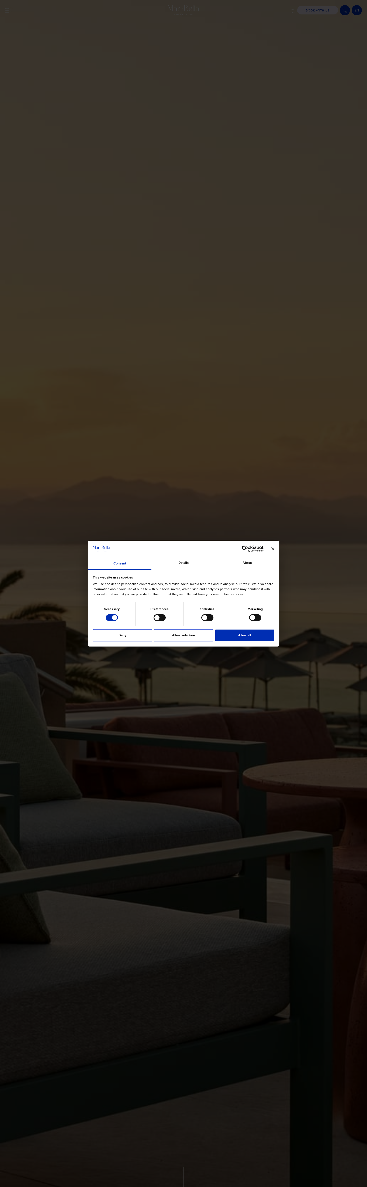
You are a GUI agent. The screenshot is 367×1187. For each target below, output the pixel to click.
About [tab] (247, 562)
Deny (122, 635)
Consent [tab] (119, 563)
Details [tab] (183, 562)
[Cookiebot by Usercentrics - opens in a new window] (245, 549)
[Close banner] (272, 548)
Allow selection (183, 635)
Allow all (244, 635)
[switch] (160, 617)
